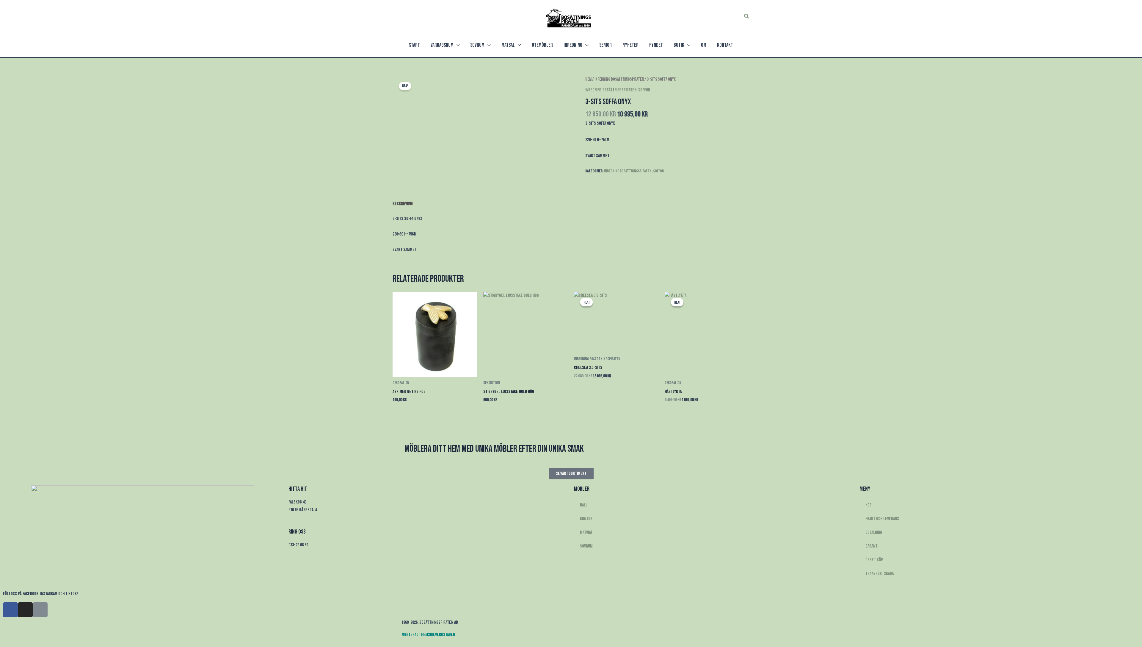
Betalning (873, 532)
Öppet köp (874, 560)
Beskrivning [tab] (403, 204)
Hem (588, 79)
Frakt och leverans (882, 519)
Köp (868, 505)
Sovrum (586, 546)
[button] (746, 16)
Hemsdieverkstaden (438, 634)
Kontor (586, 519)
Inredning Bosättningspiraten (619, 79)
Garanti (871, 546)
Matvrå (586, 532)
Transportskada (879, 573)
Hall (583, 505)
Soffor (644, 90)
